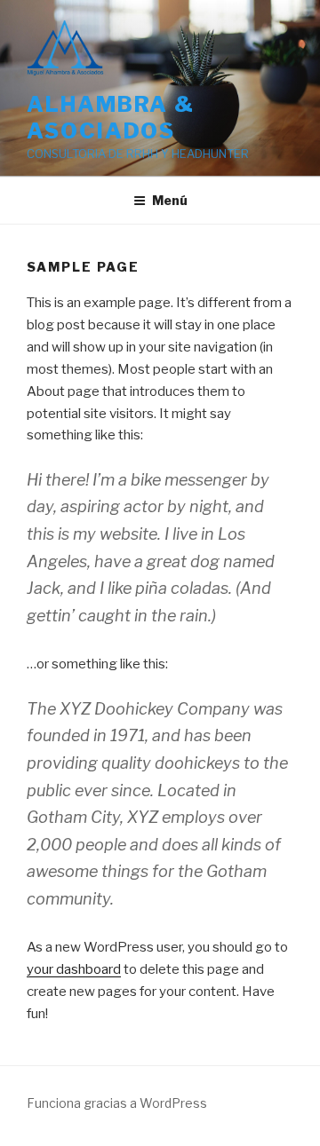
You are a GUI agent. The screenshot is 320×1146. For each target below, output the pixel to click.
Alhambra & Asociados (111, 117)
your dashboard (74, 969)
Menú (170, 200)
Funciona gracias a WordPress (117, 1102)
